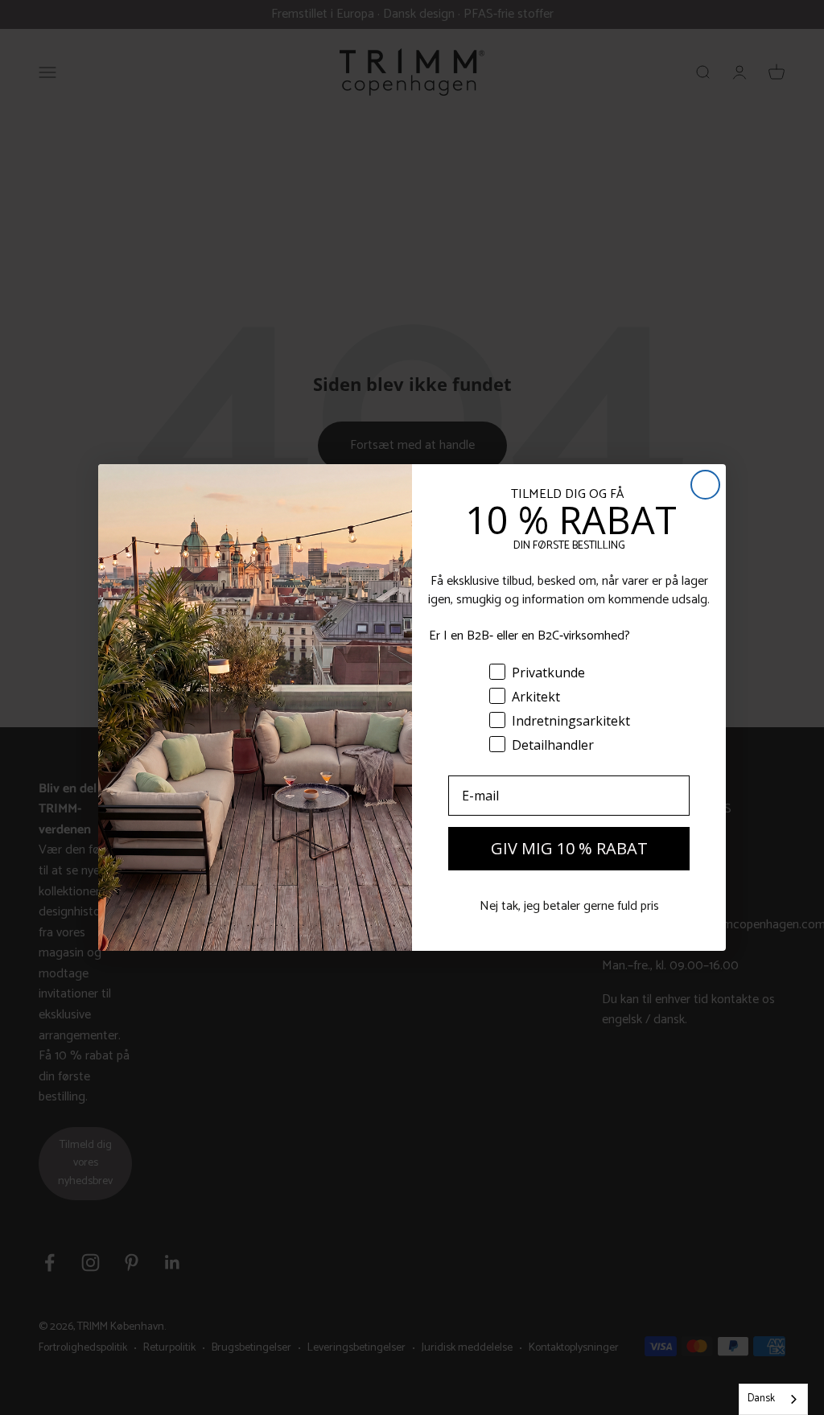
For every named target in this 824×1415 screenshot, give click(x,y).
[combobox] (773, 1399)
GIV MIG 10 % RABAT (569, 848)
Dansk (761, 1398)
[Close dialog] (705, 485)
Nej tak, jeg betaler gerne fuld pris (569, 906)
